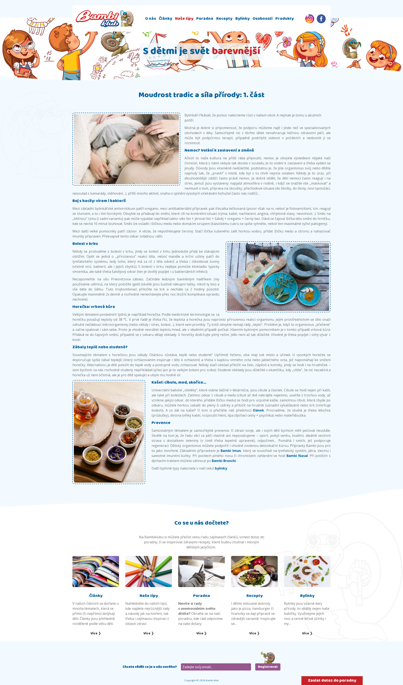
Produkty (284, 18)
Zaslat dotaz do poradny (332, 680)
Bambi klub (104, 19)
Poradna (204, 18)
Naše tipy (184, 18)
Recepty (224, 18)
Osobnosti (262, 18)
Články (165, 18)
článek (258, 410)
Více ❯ (95, 633)
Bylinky (242, 18)
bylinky (221, 468)
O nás (150, 18)
